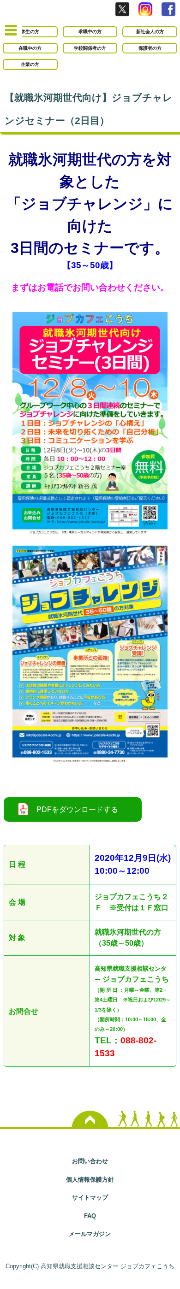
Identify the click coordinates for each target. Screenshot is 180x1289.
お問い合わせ (90, 1161)
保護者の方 (150, 48)
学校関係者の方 (90, 48)
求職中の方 (90, 31)
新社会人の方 (150, 31)
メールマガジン (90, 1233)
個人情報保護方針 (90, 1179)
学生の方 (30, 31)
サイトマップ (90, 1197)
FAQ (90, 1215)
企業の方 (30, 64)
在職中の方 (30, 48)
